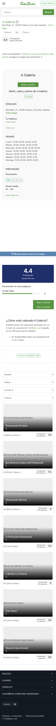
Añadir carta (10, 128)
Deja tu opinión (28, 84)
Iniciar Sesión (48, 3)
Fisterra (26, 32)
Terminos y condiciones (12, 716)
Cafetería (7, 32)
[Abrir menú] (3, 2)
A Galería (9, 22)
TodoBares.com (34, 328)
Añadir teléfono (11, 122)
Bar (17, 32)
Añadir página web (12, 195)
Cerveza (28, 97)
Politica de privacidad (35, 716)
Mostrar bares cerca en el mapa (29, 254)
